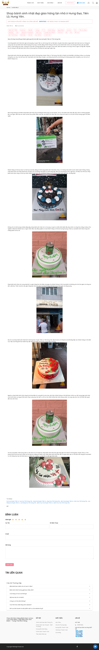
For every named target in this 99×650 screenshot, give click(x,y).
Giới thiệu (40, 3)
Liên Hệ (60, 3)
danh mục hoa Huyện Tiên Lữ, (45, 503)
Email (7, 534)
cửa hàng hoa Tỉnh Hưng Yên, (28, 503)
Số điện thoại (54, 523)
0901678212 (43, 21)
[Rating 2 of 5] (16, 519)
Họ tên (7, 523)
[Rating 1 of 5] (12, 519)
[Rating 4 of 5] (22, 519)
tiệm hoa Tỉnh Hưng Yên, (80, 501)
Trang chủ (30, 3)
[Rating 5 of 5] (25, 519)
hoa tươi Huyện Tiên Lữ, (13, 501)
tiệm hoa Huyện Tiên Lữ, (67, 501)
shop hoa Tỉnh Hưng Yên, (53, 501)
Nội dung (8, 545)
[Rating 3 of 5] (19, 519)
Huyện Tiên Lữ (15, 7)
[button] (52, 2)
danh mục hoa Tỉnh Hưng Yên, (61, 503)
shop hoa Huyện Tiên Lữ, (39, 501)
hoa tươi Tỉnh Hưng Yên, (26, 501)
